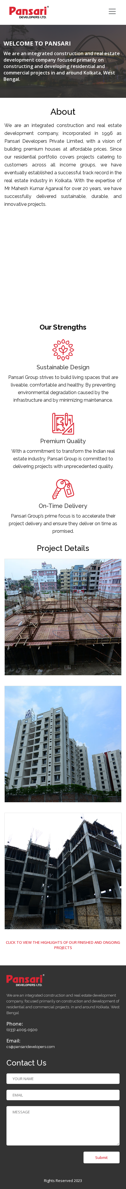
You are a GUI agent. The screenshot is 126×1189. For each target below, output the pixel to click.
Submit (101, 1157)
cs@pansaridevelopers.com (30, 1046)
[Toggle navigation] (112, 11)
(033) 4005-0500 (22, 1030)
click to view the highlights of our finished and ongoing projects (63, 945)
